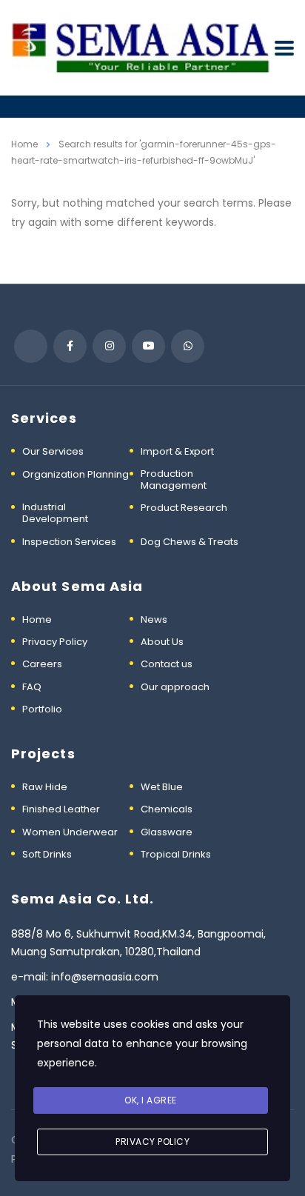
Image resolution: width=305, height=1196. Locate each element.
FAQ (31, 687)
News (154, 620)
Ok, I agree (150, 1100)
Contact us (166, 664)
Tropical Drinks (176, 855)
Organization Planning (75, 475)
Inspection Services (69, 542)
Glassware (166, 832)
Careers (42, 664)
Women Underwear (70, 832)
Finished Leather (61, 809)
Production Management (174, 480)
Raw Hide (44, 787)
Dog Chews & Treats (189, 542)
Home (24, 144)
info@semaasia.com (104, 976)
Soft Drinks (47, 855)
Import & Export (177, 452)
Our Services (53, 452)
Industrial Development (55, 513)
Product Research (184, 508)
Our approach (175, 687)
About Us (162, 642)
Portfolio (42, 709)
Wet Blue (162, 787)
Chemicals (166, 809)
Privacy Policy (54, 642)
